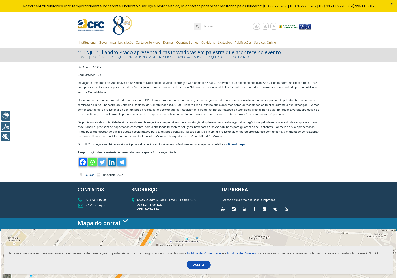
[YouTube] (224, 208)
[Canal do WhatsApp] (276, 208)
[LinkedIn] (245, 208)
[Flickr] (265, 208)
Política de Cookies (241, 253)
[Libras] (5, 116)
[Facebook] (82, 162)
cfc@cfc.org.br (95, 205)
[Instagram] (234, 208)
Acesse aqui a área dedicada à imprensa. (249, 200)
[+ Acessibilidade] (5, 136)
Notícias (99, 57)
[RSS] (287, 208)
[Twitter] (101, 162)
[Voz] (5, 126)
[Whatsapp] (92, 162)
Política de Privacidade (204, 253)
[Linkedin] (111, 162)
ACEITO (198, 264)
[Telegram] (121, 162)
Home (82, 57)
